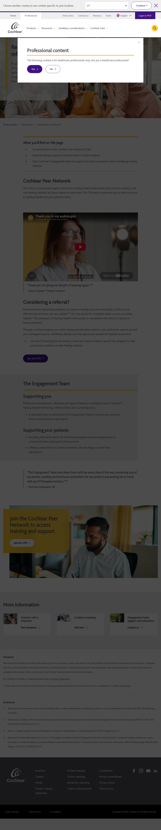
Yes (33, 69)
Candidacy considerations (71, 28)
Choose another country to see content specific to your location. (38, 5)
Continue (140, 5)
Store (108, 15)
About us (97, 15)
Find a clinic (68, 15)
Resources (47, 28)
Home (13, 15)
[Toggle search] (155, 28)
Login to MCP (145, 15)
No (51, 69)
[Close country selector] (156, 5)
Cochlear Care (97, 28)
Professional (31, 15)
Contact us (83, 15)
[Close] (139, 42)
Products (31, 28)
